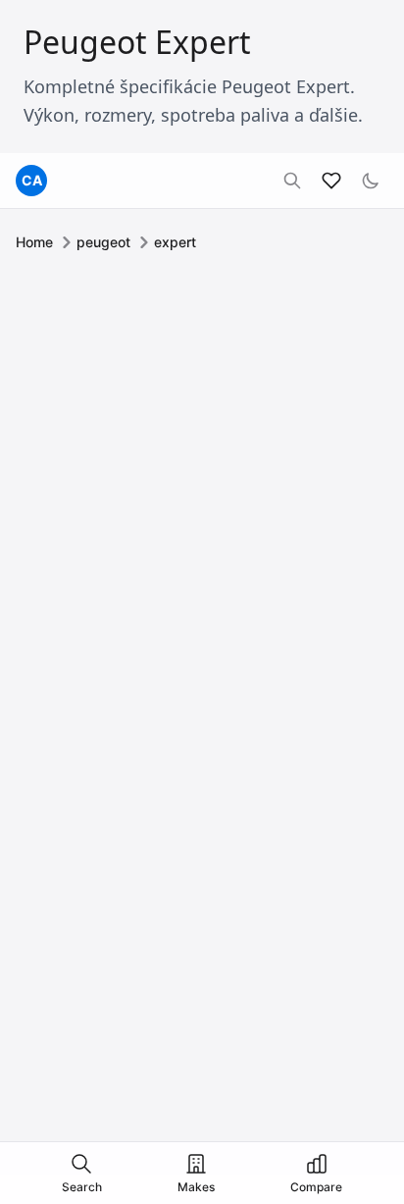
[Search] (292, 180)
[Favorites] (331, 180)
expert (175, 242)
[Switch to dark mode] (370, 180)
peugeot (103, 242)
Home (34, 242)
